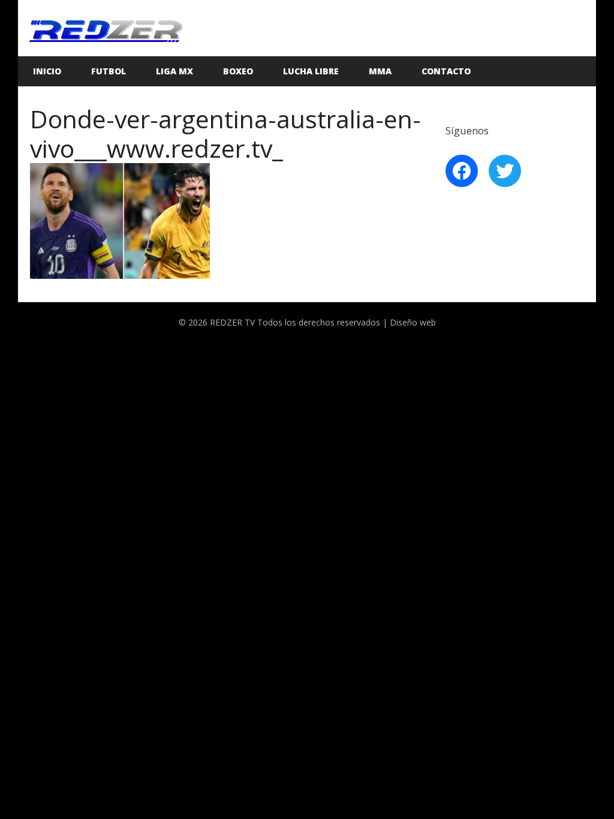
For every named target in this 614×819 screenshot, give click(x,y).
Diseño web (413, 322)
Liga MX (174, 71)
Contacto (446, 71)
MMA (380, 71)
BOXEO (238, 71)
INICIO (47, 71)
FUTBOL (108, 71)
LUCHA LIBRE (311, 71)
